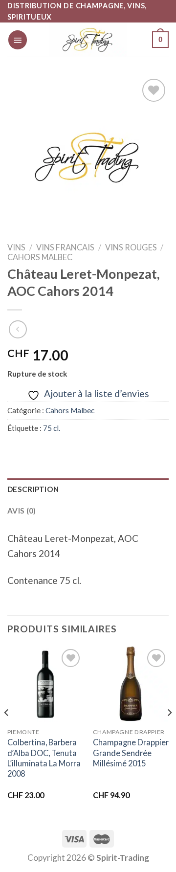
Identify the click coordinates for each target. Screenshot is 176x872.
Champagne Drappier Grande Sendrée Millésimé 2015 (131, 752)
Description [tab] (33, 489)
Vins (16, 247)
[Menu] (17, 39)
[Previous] (7, 732)
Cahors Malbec (39, 257)
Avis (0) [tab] (21, 510)
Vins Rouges (131, 247)
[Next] (169, 732)
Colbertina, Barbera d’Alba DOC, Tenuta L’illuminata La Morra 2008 (44, 758)
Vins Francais (65, 247)
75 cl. (51, 428)
